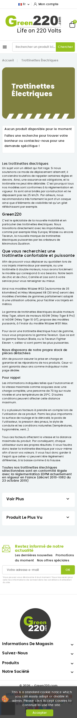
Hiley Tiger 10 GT (26, 319)
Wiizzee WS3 (36, 288)
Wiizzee (54, 232)
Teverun (7, 236)
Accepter (40, 712)
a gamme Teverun (45, 335)
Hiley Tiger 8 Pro (63, 315)
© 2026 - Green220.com (38, 685)
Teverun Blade (26, 339)
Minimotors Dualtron (16, 243)
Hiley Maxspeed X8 (34, 292)
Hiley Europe (39, 232)
